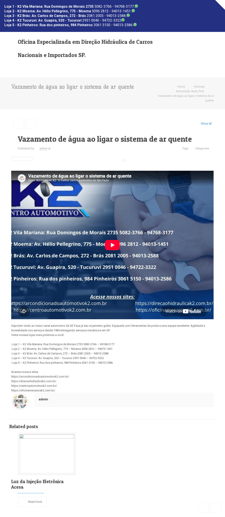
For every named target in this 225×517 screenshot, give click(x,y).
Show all (206, 123)
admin (43, 148)
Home (181, 86)
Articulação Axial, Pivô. (190, 91)
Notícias (199, 86)
